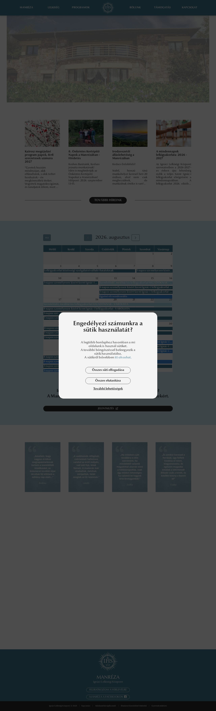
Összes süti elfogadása (108, 370)
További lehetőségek (108, 389)
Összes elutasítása (108, 380)
